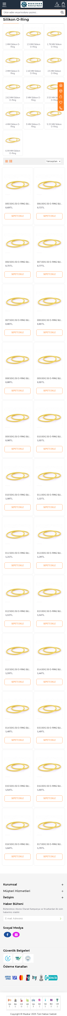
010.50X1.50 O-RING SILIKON (18, 495)
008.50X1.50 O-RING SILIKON (18, 378)
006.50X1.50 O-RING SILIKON (18, 262)
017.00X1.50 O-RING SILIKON (50, 844)
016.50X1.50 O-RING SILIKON (18, 844)
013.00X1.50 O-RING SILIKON (50, 611)
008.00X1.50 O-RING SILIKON (50, 320)
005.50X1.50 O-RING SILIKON (18, 204)
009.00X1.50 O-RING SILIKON (50, 378)
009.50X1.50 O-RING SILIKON (18, 436)
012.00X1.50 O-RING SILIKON (50, 553)
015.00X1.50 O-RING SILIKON (50, 728)
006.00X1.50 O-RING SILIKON (50, 204)
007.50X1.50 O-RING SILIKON (18, 320)
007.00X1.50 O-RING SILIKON (50, 262)
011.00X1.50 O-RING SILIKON (50, 495)
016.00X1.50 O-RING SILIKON (50, 786)
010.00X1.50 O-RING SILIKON (50, 436)
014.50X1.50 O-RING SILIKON (18, 728)
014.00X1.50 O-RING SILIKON (50, 669)
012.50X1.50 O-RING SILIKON (18, 611)
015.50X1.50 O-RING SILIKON (18, 786)
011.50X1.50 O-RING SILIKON (18, 553)
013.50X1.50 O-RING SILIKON (18, 669)
